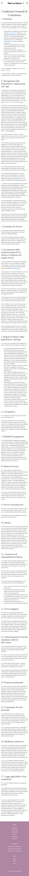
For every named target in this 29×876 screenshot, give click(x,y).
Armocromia (14, 827)
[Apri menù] (2, 3)
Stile (14, 834)
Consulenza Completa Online (14, 846)
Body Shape (14, 832)
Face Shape (14, 829)
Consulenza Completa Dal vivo (14, 850)
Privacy (14, 861)
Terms (14, 863)
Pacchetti (14, 838)
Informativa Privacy (16, 268)
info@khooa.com (10, 41)
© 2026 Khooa (10, 871)
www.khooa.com (12, 33)
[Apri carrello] (27, 3)
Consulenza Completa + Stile (14, 848)
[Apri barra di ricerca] (23, 3)
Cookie (14, 858)
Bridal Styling (15, 836)
